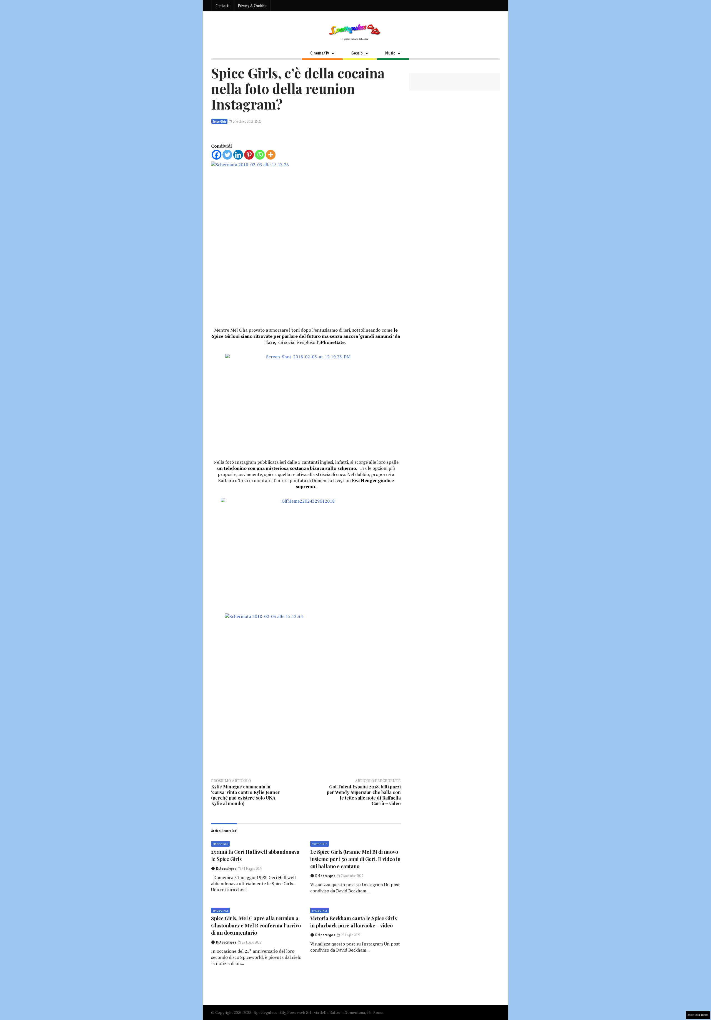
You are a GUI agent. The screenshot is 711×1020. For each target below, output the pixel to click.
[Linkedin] (238, 155)
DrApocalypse (226, 868)
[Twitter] (227, 155)
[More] (271, 155)
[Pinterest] (249, 155)
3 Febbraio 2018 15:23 (247, 121)
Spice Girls (219, 121)
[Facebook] (216, 155)
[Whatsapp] (260, 155)
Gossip (357, 53)
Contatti (222, 5)
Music (390, 53)
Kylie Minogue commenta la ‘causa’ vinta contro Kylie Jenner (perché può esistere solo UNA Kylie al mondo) (245, 795)
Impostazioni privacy (698, 1015)
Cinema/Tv (319, 53)
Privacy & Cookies (252, 5)
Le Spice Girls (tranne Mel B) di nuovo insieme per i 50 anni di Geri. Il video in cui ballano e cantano (355, 859)
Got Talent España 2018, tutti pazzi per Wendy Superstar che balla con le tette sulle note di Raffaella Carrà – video (364, 795)
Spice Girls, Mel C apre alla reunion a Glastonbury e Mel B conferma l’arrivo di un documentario (256, 925)
